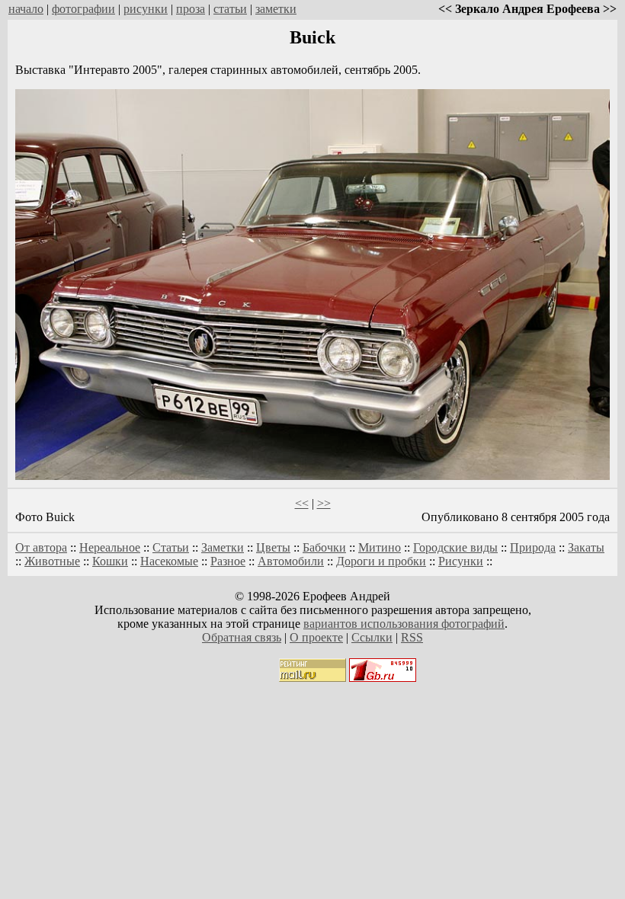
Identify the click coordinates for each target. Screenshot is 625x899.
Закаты (586, 547)
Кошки (110, 561)
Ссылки (372, 637)
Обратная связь (241, 637)
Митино (379, 547)
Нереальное (109, 547)
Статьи (170, 547)
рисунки (145, 8)
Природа (533, 547)
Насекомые (169, 561)
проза (190, 8)
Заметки (222, 547)
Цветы (273, 547)
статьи (230, 8)
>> (324, 503)
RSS (412, 637)
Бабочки (324, 547)
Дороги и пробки (381, 561)
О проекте (316, 637)
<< (302, 503)
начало (25, 8)
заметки (275, 8)
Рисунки (460, 561)
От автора (41, 547)
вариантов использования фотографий (404, 623)
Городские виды (455, 547)
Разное (227, 561)
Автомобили (291, 561)
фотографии (83, 8)
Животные (52, 561)
